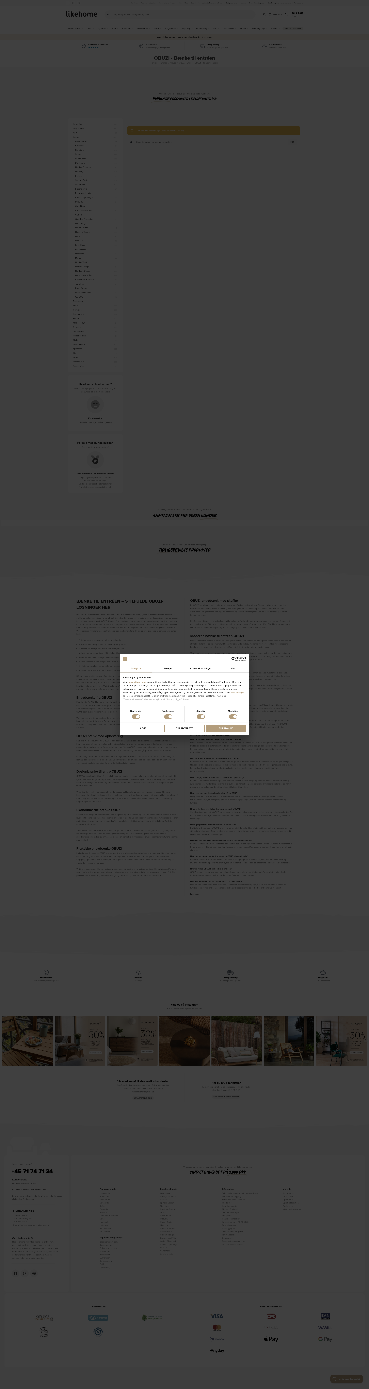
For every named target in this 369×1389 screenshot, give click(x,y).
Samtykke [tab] (136, 668)
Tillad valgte (184, 728)
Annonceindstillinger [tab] (200, 668)
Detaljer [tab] (168, 668)
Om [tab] (233, 668)
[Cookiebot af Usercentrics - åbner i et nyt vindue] (233, 659)
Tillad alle (226, 728)
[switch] (168, 716)
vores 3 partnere (137, 682)
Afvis (143, 728)
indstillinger (237, 692)
